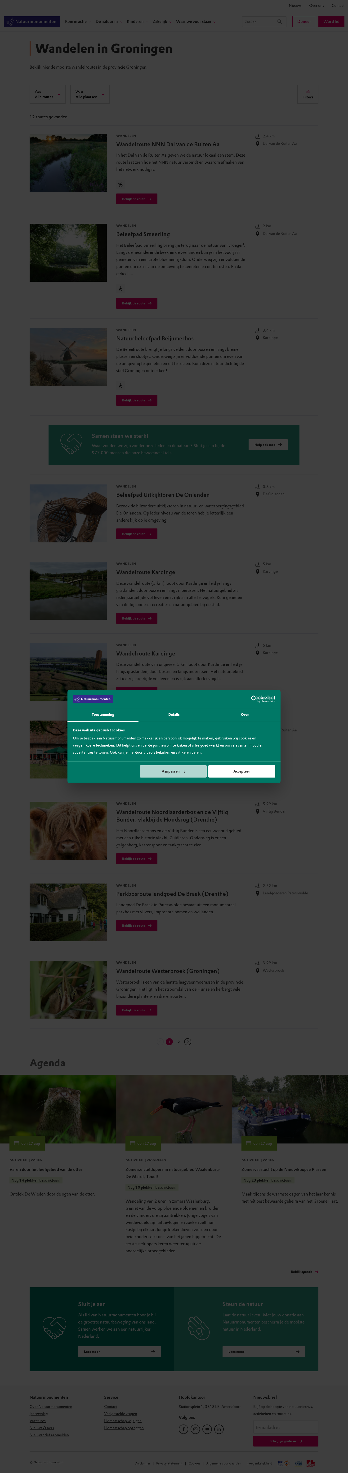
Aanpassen (171, 771)
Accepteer (241, 771)
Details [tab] (174, 714)
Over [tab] (245, 714)
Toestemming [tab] (103, 714)
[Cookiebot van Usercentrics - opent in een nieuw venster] (254, 699)
